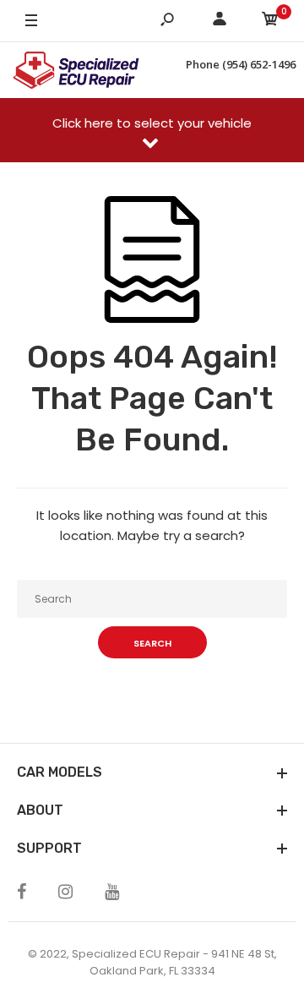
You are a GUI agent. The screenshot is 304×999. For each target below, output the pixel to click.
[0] (270, 21)
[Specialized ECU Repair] (76, 70)
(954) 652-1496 (259, 64)
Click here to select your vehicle (152, 123)
